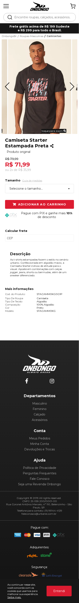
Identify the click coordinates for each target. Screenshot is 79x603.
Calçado (39, 414)
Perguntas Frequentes (39, 473)
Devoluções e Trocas (39, 449)
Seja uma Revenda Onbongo (39, 484)
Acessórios (39, 420)
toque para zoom (52, 130)
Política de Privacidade (39, 468)
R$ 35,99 (24, 170)
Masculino (39, 403)
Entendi (59, 591)
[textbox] (42, 17)
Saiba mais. (14, 597)
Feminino (40, 409)
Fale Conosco (40, 479)
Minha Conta (39, 444)
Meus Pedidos (39, 438)
